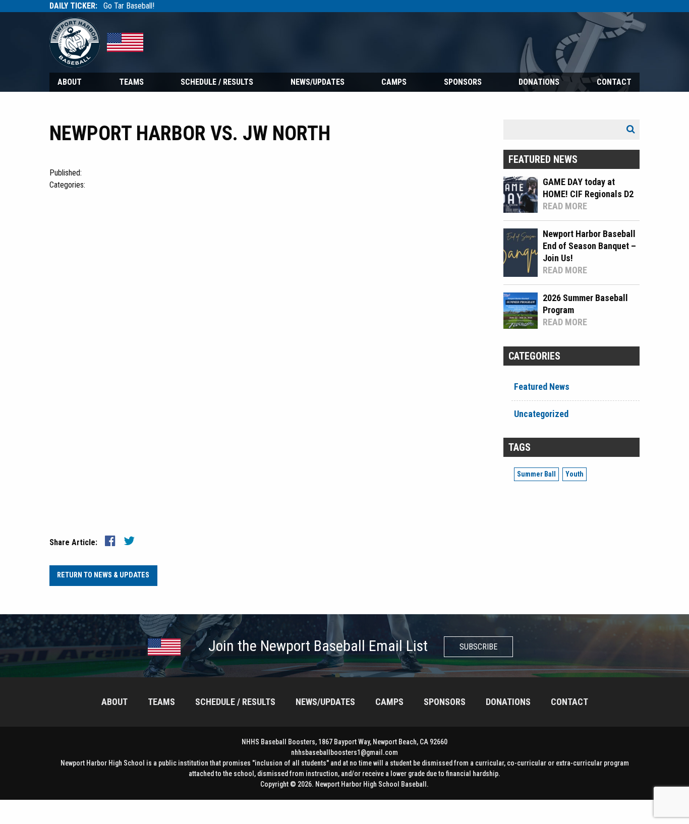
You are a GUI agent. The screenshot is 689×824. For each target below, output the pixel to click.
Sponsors (463, 82)
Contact (614, 82)
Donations (539, 82)
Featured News (541, 386)
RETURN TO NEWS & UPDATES (103, 575)
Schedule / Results (217, 82)
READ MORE (565, 206)
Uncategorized (541, 413)
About (70, 82)
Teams (131, 82)
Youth (574, 474)
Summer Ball (536, 474)
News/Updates (317, 82)
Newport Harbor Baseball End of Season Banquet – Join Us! (589, 245)
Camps (394, 82)
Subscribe (478, 647)
